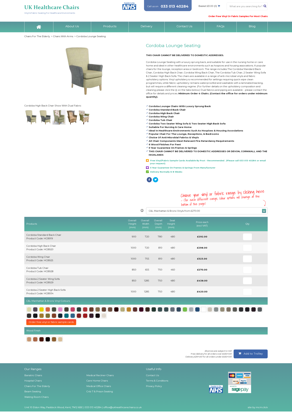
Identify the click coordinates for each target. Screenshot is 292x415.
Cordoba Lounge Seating (91, 36)
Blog (252, 26)
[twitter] (155, 179)
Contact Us (184, 26)
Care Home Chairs (97, 380)
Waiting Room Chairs (36, 397)
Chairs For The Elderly (37, 36)
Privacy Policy (154, 386)
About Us (72, 26)
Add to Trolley (253, 353)
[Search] (265, 6)
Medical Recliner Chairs (100, 375)
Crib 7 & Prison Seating (99, 391)
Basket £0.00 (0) (207, 6)
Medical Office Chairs (98, 386)
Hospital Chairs (33, 380)
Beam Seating (32, 391)
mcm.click (262, 407)
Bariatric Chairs (33, 375)
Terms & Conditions (157, 380)
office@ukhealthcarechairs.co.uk (122, 407)
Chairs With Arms (63, 36)
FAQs (220, 26)
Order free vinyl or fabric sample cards (51, 322)
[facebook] (149, 179)
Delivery (146, 26)
